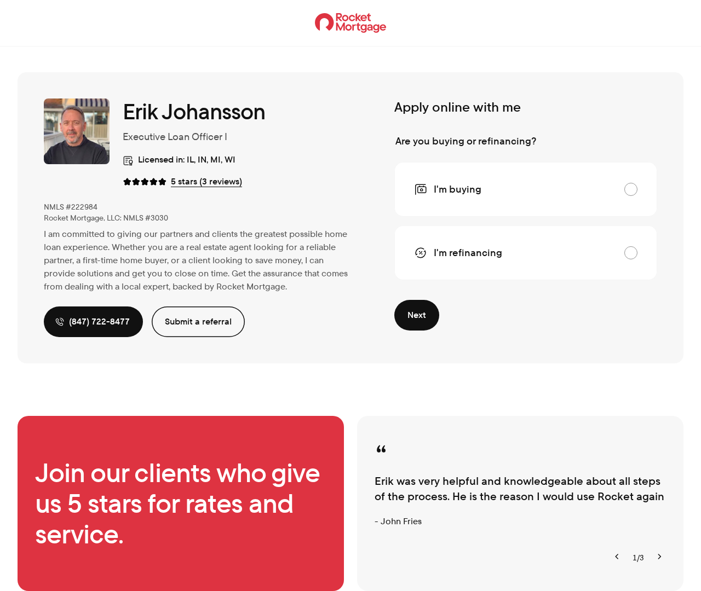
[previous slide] (617, 557)
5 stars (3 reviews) (206, 181)
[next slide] (659, 557)
